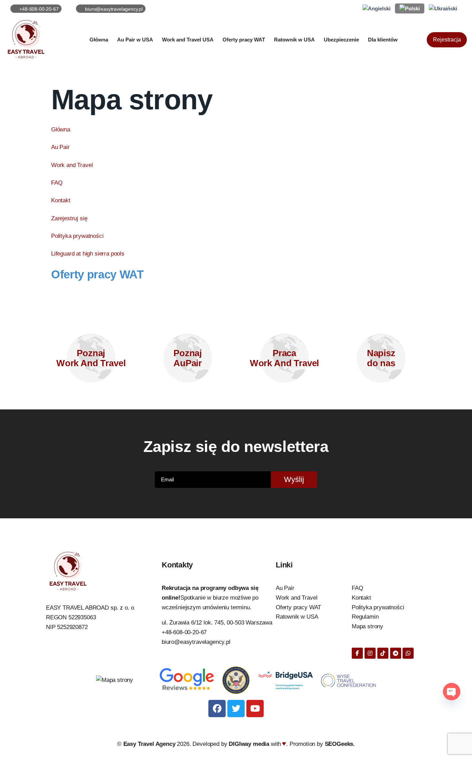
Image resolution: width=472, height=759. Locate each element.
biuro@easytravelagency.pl (196, 642)
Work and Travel (72, 165)
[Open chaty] (451, 691)
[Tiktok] (382, 653)
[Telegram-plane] (395, 653)
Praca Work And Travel (284, 358)
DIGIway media (250, 744)
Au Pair (60, 147)
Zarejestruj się (69, 218)
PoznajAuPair (187, 358)
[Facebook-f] (357, 653)
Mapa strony (367, 626)
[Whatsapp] (408, 653)
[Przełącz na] (376, 8)
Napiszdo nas (381, 358)
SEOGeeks (339, 744)
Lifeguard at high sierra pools (87, 253)
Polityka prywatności (77, 236)
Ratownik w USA (297, 616)
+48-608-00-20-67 (184, 632)
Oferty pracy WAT (97, 274)
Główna (60, 129)
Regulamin (365, 616)
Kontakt (60, 200)
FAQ (57, 182)
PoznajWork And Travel (91, 358)
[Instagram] (370, 653)
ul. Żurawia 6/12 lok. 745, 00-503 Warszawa (217, 622)
